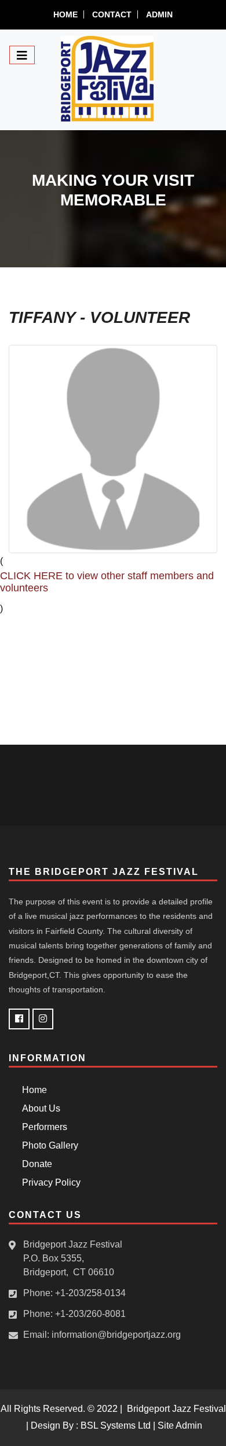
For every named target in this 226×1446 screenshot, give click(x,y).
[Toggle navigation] (22, 55)
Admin (159, 14)
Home (65, 14)
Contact (112, 14)
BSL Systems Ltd (116, 1425)
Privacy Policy (49, 1182)
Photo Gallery (47, 1145)
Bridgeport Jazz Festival (176, 1409)
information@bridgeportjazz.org (116, 1335)
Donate (34, 1164)
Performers (42, 1127)
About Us (38, 1108)
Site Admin (180, 1425)
